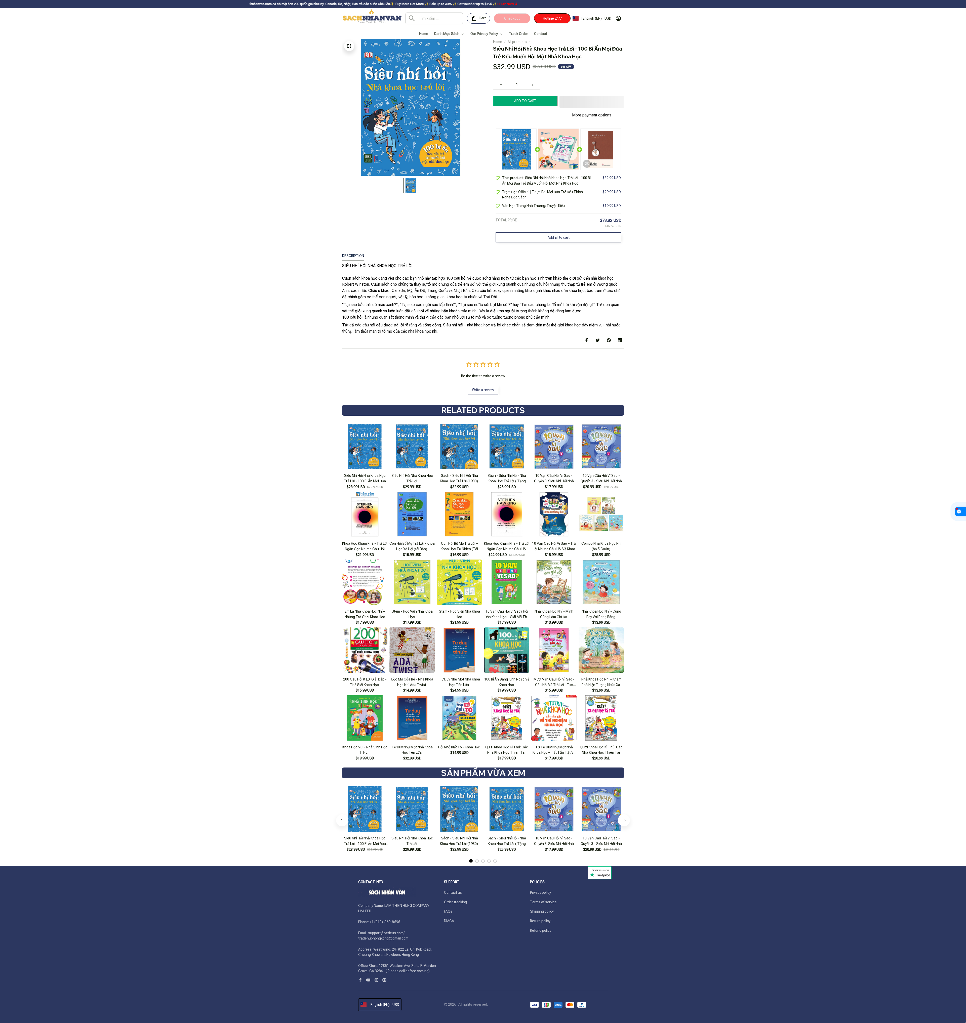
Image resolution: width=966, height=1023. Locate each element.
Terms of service (543, 902)
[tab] (470, 860)
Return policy (540, 921)
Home (497, 42)
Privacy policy (540, 892)
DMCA (449, 921)
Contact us (453, 892)
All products (517, 42)
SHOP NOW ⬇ (430, 4)
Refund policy (540, 930)
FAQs (448, 911)
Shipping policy (542, 911)
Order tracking (455, 902)
